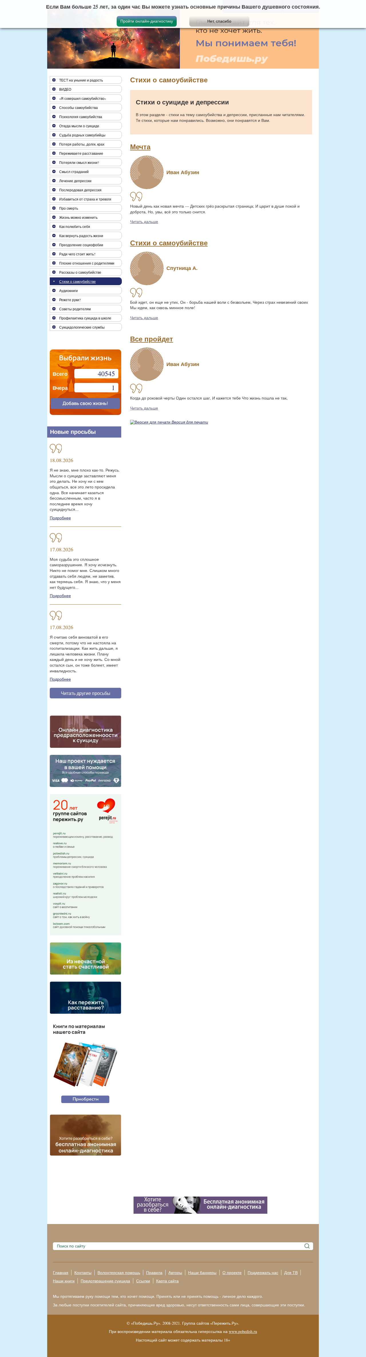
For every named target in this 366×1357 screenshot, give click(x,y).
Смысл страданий (74, 171)
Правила (154, 1272)
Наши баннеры (202, 1272)
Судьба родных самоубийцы (82, 135)
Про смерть (68, 208)
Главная (60, 1272)
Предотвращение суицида (105, 1281)
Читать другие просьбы (85, 693)
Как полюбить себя (74, 226)
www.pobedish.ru (243, 1331)
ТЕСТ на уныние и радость (81, 80)
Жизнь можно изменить (78, 217)
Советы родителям (75, 309)
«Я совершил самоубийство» (82, 98)
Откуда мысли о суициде (79, 126)
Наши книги (64, 1281)
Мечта (140, 147)
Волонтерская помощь (119, 1272)
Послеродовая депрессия (80, 190)
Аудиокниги (68, 290)
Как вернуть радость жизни (81, 235)
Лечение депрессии (75, 180)
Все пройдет (151, 339)
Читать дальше (144, 221)
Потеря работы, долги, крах (81, 144)
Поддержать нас (263, 1272)
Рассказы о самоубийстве (80, 272)
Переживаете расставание (81, 153)
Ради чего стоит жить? (77, 254)
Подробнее (60, 517)
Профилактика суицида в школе (85, 318)
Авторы (175, 1272)
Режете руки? (70, 299)
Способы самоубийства (78, 107)
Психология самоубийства (80, 116)
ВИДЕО (65, 89)
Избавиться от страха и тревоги (85, 199)
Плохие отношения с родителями (86, 263)
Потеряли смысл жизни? (79, 162)
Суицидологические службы (82, 327)
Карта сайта (167, 1281)
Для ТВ (291, 1272)
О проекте (232, 1272)
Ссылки (143, 1281)
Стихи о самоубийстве (169, 243)
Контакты (83, 1272)
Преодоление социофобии (81, 245)
